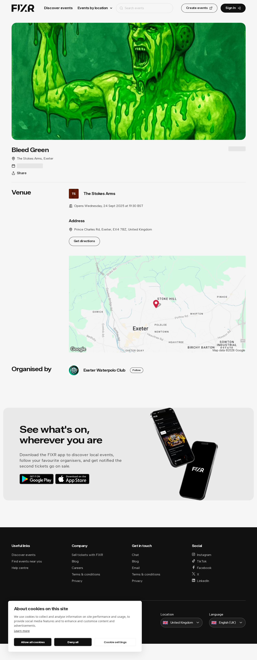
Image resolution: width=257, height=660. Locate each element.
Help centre (20, 568)
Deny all (72, 642)
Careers (77, 568)
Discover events (58, 8)
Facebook (204, 568)
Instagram (204, 555)
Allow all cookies (32, 642)
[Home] (23, 8)
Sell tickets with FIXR (87, 555)
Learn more (22, 631)
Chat (135, 555)
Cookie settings (115, 642)
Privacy (77, 581)
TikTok (202, 561)
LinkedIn (203, 581)
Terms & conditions (86, 574)
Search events (134, 8)
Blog (75, 561)
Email (136, 568)
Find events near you (27, 561)
